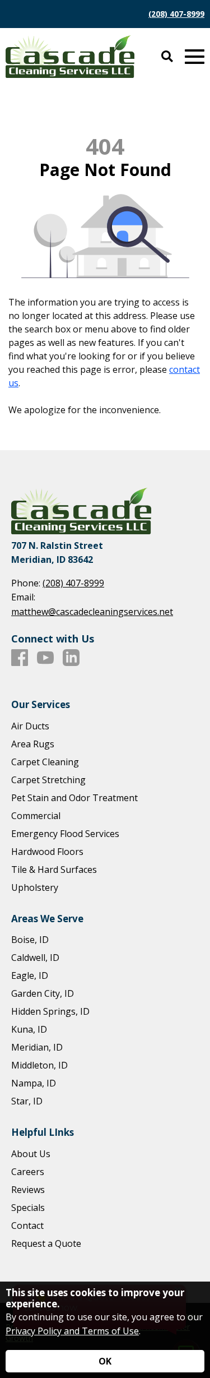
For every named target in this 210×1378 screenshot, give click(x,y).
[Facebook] (19, 658)
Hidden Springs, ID (50, 1011)
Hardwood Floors (47, 851)
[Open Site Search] (167, 57)
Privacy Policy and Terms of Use (72, 1331)
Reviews (28, 1189)
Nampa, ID (33, 1083)
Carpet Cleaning (45, 761)
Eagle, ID (29, 975)
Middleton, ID (39, 1065)
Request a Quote (46, 1243)
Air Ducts (30, 726)
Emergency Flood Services (65, 833)
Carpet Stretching (48, 779)
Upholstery (34, 887)
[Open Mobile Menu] (194, 56)
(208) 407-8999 (176, 13)
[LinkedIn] (71, 658)
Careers (27, 1171)
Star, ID (27, 1101)
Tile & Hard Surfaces (54, 869)
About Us (30, 1153)
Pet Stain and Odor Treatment (74, 797)
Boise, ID (30, 939)
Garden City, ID (42, 993)
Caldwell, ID (35, 957)
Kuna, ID (29, 1029)
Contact (27, 1225)
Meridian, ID (37, 1047)
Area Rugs (32, 743)
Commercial (35, 815)
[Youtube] (45, 658)
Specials (28, 1207)
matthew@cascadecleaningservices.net (92, 611)
